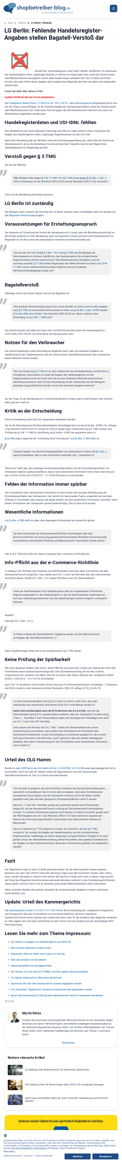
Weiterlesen (68, 1042)
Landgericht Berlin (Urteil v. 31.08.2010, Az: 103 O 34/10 (38, 103)
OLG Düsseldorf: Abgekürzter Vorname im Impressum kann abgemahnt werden (51, 989)
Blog (10, 22)
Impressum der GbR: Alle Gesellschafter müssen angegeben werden (46, 983)
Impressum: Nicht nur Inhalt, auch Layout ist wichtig (38, 953)
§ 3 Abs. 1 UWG (38, 317)
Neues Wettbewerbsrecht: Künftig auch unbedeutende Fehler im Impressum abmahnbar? (57, 995)
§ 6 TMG (68, 252)
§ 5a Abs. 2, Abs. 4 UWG (86, 310)
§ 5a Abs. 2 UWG (81, 438)
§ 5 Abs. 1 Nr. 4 (51, 252)
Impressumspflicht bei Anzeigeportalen (31, 965)
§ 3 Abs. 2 (101, 451)
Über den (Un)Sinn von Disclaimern (28, 959)
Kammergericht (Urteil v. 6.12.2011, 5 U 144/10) (34, 910)
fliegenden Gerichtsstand (22, 215)
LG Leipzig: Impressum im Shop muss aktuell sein (36, 977)
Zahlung (22, 22)
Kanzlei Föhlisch (67, 13)
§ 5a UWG (10, 438)
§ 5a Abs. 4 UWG (16, 520)
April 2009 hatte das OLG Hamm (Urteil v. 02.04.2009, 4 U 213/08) (50, 768)
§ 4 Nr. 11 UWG (49, 178)
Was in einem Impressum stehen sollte (31, 947)
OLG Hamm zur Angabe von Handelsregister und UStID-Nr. (41, 942)
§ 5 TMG (68, 178)
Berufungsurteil (84, 103)
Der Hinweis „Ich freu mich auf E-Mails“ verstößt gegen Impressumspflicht (49, 971)
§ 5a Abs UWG (20, 313)
